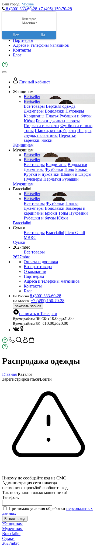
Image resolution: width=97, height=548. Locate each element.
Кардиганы (34, 116)
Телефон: (10, 497)
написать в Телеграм (38, 313)
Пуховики (78, 213)
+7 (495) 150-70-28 (55, 8)
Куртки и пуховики (42, 174)
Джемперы (34, 111)
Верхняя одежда (60, 106)
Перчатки (52, 179)
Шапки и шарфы (76, 174)
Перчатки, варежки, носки (51, 138)
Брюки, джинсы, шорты (58, 121)
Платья (52, 116)
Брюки (81, 169)
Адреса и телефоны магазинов (41, 45)
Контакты (22, 50)
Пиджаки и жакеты (41, 125)
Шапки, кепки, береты (55, 130)
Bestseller (32, 96)
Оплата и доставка (41, 261)
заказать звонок (28, 306)
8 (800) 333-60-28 (21, 8)
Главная (10, 374)
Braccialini (22, 223)
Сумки (19, 242)
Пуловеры (74, 111)
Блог (17, 55)
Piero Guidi (75, 232)
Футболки (54, 169)
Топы (29, 130)
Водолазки (54, 111)
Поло (69, 169)
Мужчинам (23, 184)
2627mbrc (21, 257)
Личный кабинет (34, 82)
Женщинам (23, 145)
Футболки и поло (76, 125)
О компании (35, 271)
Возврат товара (38, 266)
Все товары (34, 106)
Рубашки (70, 179)
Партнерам (23, 40)
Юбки (29, 121)
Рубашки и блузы (76, 116)
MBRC (30, 237)
